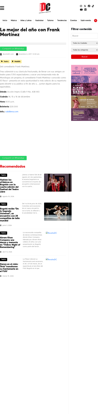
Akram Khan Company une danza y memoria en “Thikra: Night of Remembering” (10, 242)
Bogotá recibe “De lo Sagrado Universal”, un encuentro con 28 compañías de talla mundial (10, 215)
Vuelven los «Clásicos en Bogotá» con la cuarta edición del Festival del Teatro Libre (9, 186)
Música (14, 20)
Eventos (73, 20)
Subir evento (86, 20)
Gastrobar (39, 20)
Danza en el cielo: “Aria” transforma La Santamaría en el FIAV (9, 267)
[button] (2, 8)
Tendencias (62, 20)
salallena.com (11, 112)
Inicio (5, 20)
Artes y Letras (26, 20)
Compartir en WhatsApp (13, 49)
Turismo (50, 20)
